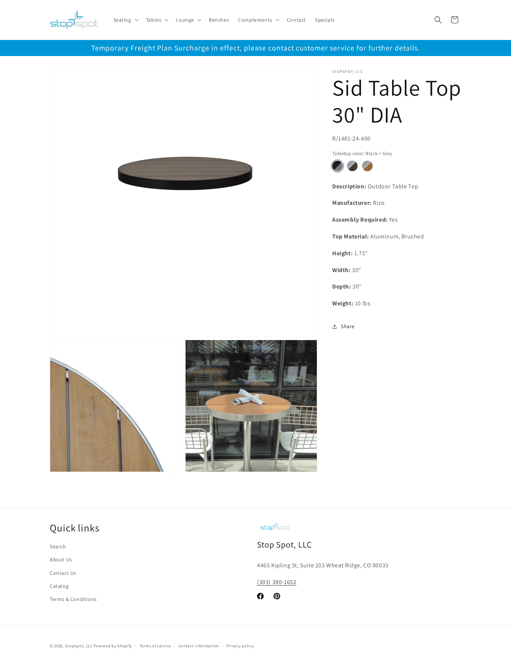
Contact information (198, 645)
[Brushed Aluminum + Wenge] (352, 166)
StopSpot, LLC (79, 645)
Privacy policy (240, 645)
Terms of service (155, 645)
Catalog (59, 586)
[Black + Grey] (337, 166)
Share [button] (348, 326)
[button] (125, 20)
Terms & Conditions (73, 599)
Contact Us (63, 573)
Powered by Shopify (113, 645)
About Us (61, 559)
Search (58, 546)
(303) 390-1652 (276, 582)
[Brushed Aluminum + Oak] (367, 166)
